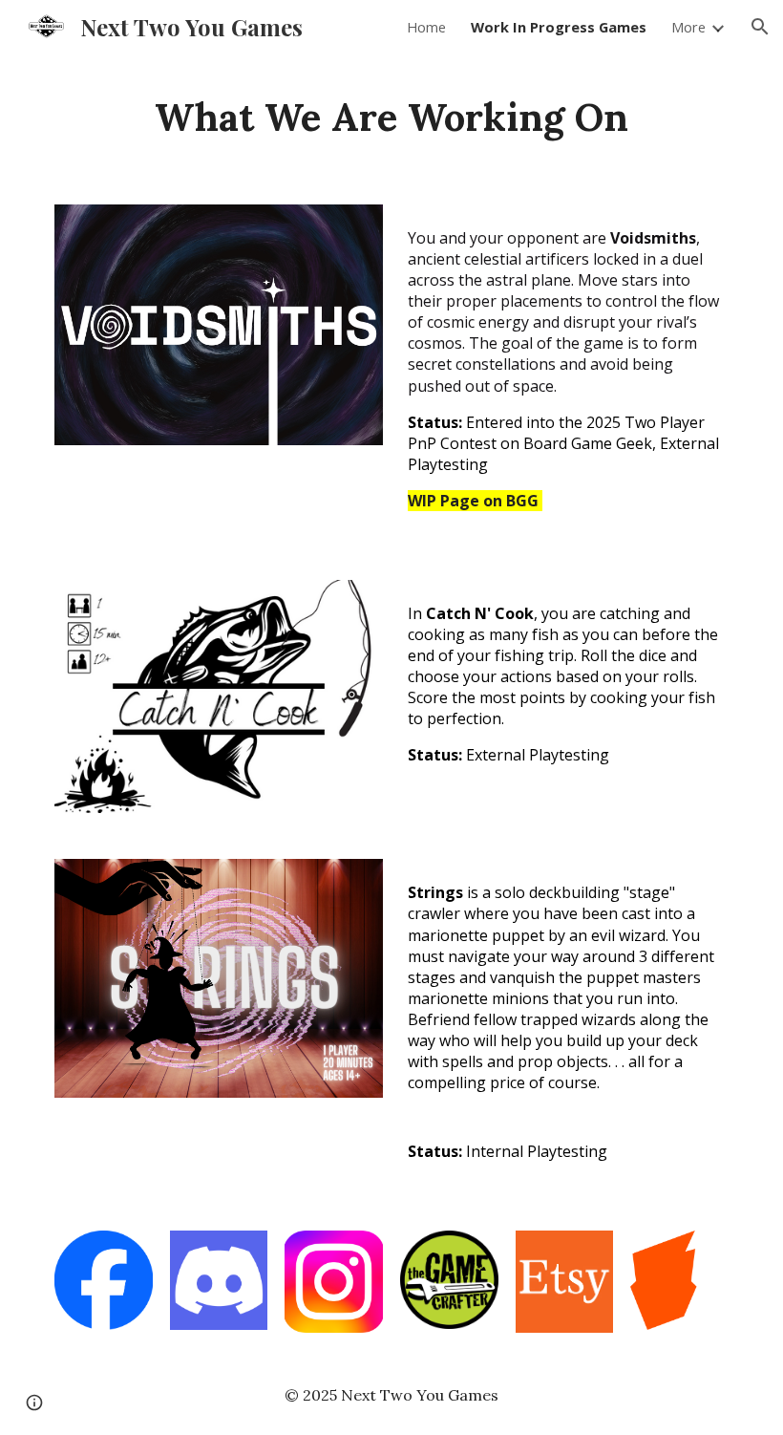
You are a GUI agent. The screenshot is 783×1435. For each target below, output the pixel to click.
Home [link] (426, 26)
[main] (391, 117)
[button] (760, 27)
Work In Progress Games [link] (558, 26)
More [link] (688, 26)
